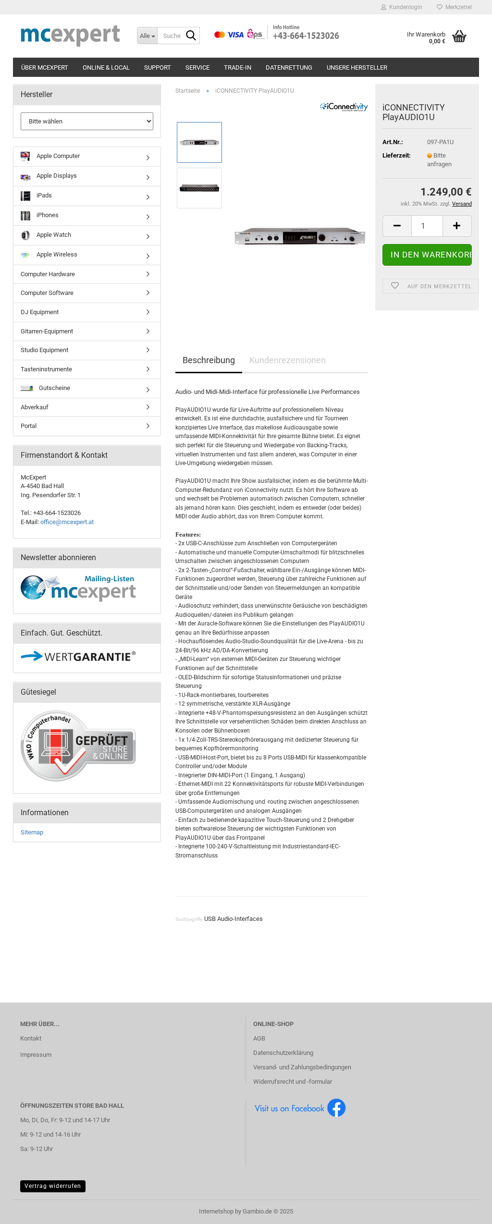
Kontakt (30, 1038)
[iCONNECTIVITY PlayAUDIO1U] (299, 210)
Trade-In (237, 67)
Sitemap (32, 832)
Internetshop (216, 1211)
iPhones (47, 215)
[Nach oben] (465, 1209)
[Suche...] (191, 36)
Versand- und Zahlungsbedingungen (302, 1067)
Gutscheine (53, 388)
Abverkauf (35, 407)
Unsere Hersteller (357, 67)
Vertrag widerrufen (53, 1186)
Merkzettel (457, 7)
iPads (43, 195)
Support (157, 67)
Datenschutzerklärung (283, 1052)
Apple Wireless (56, 254)
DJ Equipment (40, 312)
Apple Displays (56, 175)
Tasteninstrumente (46, 369)
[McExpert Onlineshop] (71, 36)
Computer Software (47, 292)
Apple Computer (57, 155)
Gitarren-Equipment (47, 331)
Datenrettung (289, 67)
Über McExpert (44, 67)
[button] (396, 226)
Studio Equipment (44, 350)
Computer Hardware (48, 274)
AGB (259, 1038)
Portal (29, 425)
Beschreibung (209, 360)
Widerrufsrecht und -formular (292, 1081)
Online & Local (106, 67)
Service (197, 67)
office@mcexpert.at (67, 522)
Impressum (35, 1054)
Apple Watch (53, 234)
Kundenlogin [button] (404, 7)
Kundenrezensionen (287, 360)
